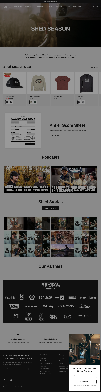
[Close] (97, 337)
